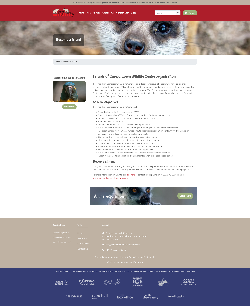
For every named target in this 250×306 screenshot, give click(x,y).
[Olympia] (112, 281)
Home (81, 12)
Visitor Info (82, 238)
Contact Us (82, 248)
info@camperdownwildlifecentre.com (110, 178)
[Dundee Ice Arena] (137, 281)
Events (105, 12)
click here (130, 174)
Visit (88, 12)
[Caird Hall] (99, 296)
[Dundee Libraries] (188, 281)
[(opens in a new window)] (61, 281)
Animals (96, 12)
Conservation (122, 12)
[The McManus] (74, 296)
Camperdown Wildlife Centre (129, 262)
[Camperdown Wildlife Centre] (63, 12)
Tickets (191, 13)
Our (69, 106)
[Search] (178, 12)
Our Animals (83, 243)
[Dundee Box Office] (125, 296)
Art (112, 12)
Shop (133, 12)
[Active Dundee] (87, 281)
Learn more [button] (185, 195)
